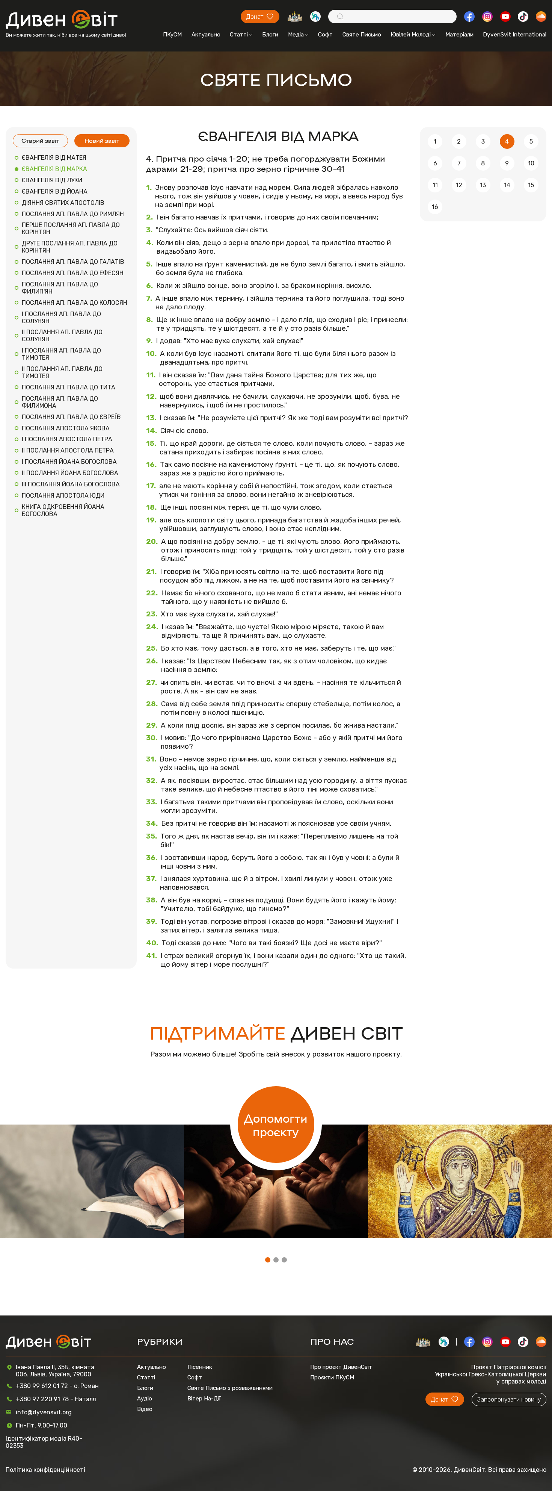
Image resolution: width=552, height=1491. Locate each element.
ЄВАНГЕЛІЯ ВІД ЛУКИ (52, 180)
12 (459, 185)
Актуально (206, 34)
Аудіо (144, 1398)
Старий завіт (40, 140)
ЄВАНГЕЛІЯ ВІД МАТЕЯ (54, 157)
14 (507, 185)
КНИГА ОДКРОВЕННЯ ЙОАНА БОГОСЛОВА (63, 510)
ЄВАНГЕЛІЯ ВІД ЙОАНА (54, 191)
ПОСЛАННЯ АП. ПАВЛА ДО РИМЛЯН (73, 214)
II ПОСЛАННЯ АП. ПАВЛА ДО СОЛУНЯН (62, 335)
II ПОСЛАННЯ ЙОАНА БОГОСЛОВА (70, 473)
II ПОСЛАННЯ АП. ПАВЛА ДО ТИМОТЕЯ (62, 372)
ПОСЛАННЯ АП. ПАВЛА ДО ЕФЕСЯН (73, 273)
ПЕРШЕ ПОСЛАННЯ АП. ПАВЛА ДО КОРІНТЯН (71, 228)
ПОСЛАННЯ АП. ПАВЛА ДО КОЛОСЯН (74, 302)
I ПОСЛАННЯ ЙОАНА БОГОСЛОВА (69, 461)
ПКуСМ (172, 34)
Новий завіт (101, 140)
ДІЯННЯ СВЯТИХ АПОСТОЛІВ (63, 202)
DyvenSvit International (514, 34)
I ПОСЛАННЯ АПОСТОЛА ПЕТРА (67, 439)
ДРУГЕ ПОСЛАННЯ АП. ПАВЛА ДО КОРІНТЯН (70, 247)
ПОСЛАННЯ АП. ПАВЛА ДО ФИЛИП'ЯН (60, 288)
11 (435, 185)
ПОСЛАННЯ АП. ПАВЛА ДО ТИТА (68, 387)
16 (435, 206)
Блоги (270, 34)
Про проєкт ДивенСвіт (341, 1367)
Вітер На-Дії (204, 1398)
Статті (239, 34)
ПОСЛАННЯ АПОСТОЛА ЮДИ (63, 495)
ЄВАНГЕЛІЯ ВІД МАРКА (54, 169)
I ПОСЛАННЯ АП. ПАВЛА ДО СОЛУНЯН (61, 317)
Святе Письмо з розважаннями (230, 1388)
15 (531, 185)
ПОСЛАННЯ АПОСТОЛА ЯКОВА (66, 428)
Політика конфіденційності (45, 1469)
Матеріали (459, 34)
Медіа (296, 34)
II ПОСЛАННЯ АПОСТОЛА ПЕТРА (68, 450)
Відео (144, 1409)
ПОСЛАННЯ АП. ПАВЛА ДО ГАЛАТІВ (73, 261)
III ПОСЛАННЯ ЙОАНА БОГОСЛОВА (71, 484)
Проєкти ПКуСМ (332, 1377)
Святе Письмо (361, 34)
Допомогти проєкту (276, 1124)
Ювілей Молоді (411, 34)
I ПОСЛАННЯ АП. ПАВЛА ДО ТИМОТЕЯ (61, 354)
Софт (325, 34)
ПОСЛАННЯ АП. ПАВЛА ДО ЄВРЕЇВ (71, 417)
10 (531, 163)
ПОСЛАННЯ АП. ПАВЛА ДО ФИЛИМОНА (60, 402)
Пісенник (199, 1367)
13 (483, 185)
